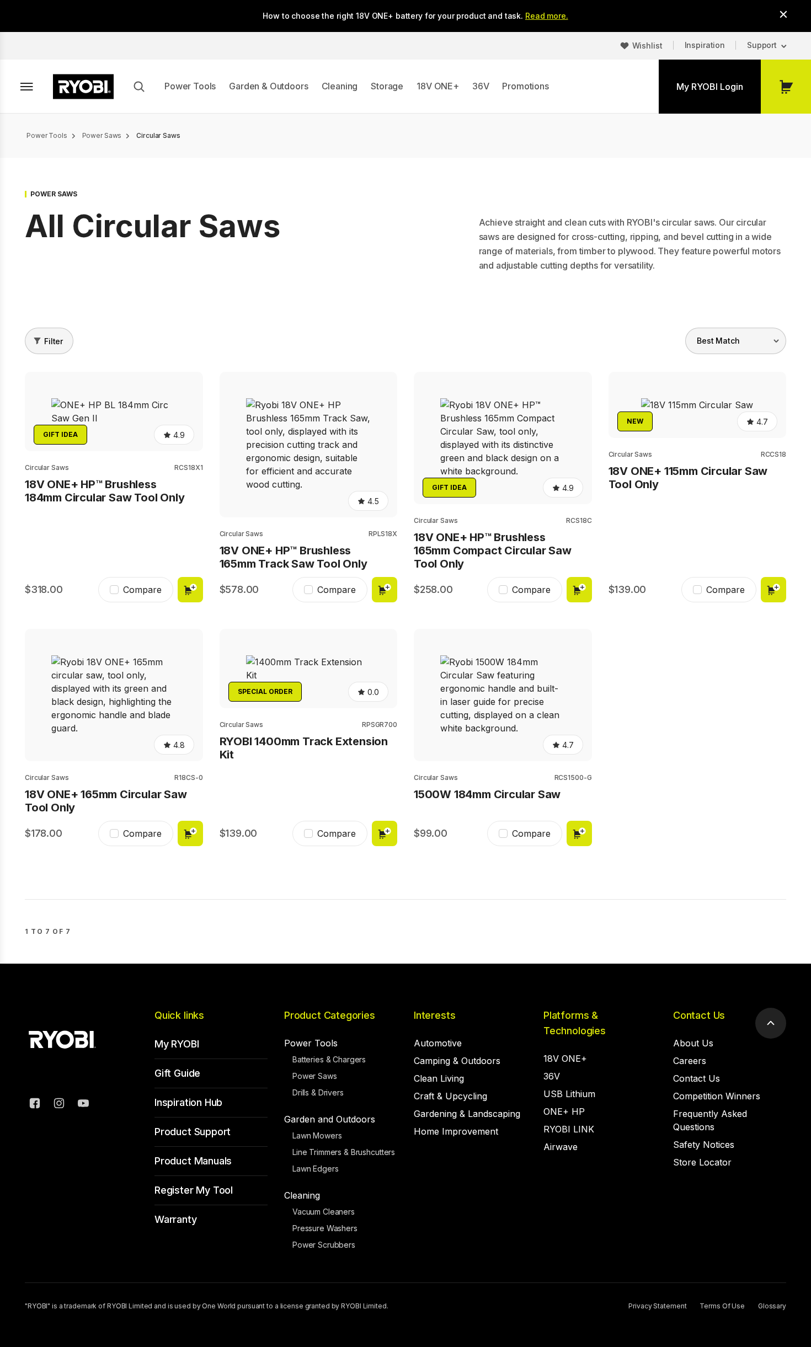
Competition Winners (716, 1096)
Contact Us (699, 1015)
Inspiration (705, 45)
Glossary (772, 1306)
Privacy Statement (657, 1306)
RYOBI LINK (568, 1129)
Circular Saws (46, 467)
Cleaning (340, 86)
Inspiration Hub (188, 1102)
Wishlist (647, 45)
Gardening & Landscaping (467, 1113)
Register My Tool (193, 1190)
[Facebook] (34, 1105)
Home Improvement (456, 1131)
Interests (434, 1015)
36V (480, 86)
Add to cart (190, 589)
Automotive (438, 1043)
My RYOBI (176, 1044)
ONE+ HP (564, 1111)
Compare (142, 589)
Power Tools (190, 86)
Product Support (192, 1131)
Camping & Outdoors (457, 1060)
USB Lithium (569, 1093)
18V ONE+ (438, 86)
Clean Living (439, 1078)
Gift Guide (177, 1073)
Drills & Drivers (318, 1092)
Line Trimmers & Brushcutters (343, 1152)
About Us (693, 1043)
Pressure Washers (325, 1228)
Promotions (525, 86)
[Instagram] (59, 1105)
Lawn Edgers (315, 1168)
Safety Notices (703, 1144)
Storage (387, 86)
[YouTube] (83, 1105)
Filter (53, 341)
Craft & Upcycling (450, 1096)
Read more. (546, 15)
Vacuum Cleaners (323, 1211)
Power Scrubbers (323, 1244)
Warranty (175, 1219)
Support (762, 45)
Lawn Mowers (317, 1135)
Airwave (560, 1146)
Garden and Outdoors (329, 1119)
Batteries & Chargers (329, 1059)
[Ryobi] (83, 86)
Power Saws (314, 1076)
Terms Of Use (722, 1306)
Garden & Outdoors (268, 86)
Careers (689, 1060)
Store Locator (702, 1162)
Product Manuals (193, 1161)
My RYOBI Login (709, 86)
